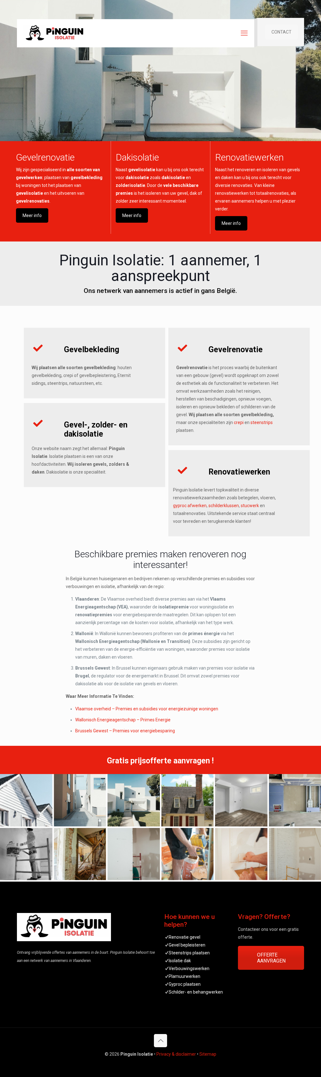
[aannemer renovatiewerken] (187, 854)
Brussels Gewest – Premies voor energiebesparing (125, 730)
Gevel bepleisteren (187, 944)
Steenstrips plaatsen (189, 952)
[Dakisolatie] (187, 800)
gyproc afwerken (190, 505)
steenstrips (261, 422)
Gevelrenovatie (45, 157)
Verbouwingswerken (189, 968)
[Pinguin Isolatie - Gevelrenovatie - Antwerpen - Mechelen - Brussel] (54, 33)
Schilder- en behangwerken (196, 992)
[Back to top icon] (160, 1040)
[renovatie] (80, 854)
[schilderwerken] (26, 854)
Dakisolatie (137, 157)
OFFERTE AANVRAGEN (271, 958)
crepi (239, 422)
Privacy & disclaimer (176, 1054)
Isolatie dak (180, 960)
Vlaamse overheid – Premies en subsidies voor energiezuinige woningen (146, 708)
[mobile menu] (244, 33)
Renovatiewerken (249, 157)
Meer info (32, 215)
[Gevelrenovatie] (26, 800)
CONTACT (281, 31)
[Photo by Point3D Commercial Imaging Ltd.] (241, 800)
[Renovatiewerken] (241, 854)
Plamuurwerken (184, 976)
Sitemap (207, 1054)
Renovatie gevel (184, 937)
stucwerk (250, 505)
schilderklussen (223, 505)
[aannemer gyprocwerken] (134, 854)
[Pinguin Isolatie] (134, 800)
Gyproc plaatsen (185, 984)
